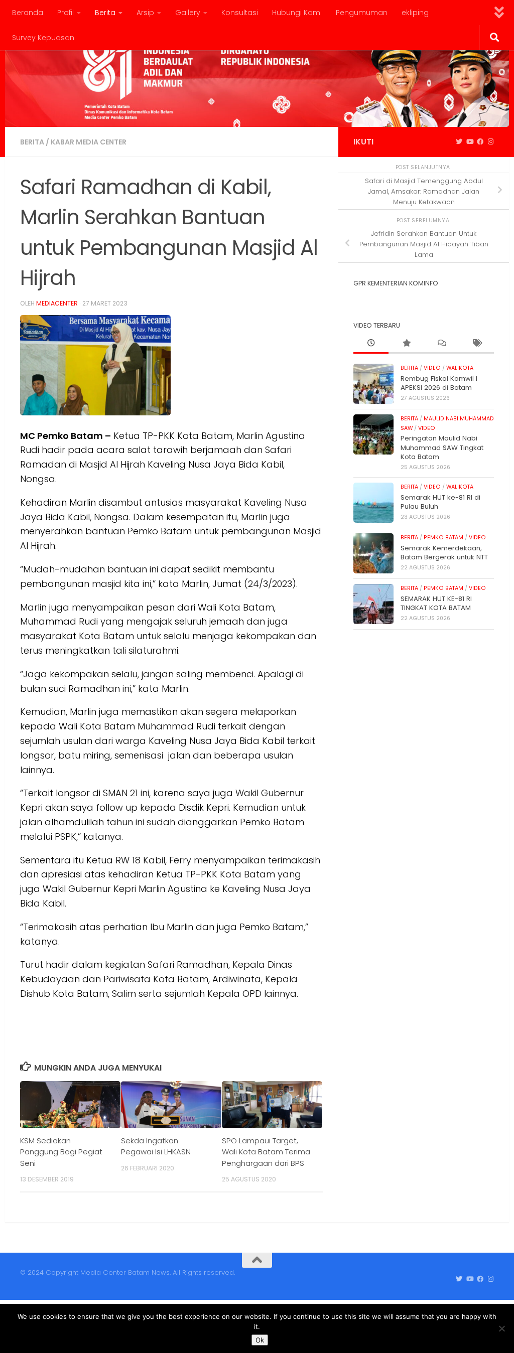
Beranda (27, 13)
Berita (105, 13)
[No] (501, 1328)
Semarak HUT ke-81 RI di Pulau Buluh (440, 502)
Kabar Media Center (88, 142)
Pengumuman (362, 13)
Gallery (187, 13)
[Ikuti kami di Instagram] (490, 142)
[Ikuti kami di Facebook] (480, 142)
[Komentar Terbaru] (441, 344)
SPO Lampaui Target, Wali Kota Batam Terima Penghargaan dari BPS (266, 1151)
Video (432, 368)
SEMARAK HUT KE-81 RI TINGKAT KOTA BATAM (436, 603)
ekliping (415, 13)
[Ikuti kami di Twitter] (459, 142)
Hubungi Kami (297, 13)
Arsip (145, 13)
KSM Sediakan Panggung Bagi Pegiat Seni (61, 1151)
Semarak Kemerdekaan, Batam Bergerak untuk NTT (444, 552)
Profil (65, 13)
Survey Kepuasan (43, 38)
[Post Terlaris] (406, 344)
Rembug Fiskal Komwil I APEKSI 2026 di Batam (439, 383)
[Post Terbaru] (371, 344)
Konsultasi (239, 13)
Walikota (459, 368)
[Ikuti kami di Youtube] (469, 142)
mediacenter (57, 303)
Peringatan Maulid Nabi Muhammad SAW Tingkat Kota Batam (442, 447)
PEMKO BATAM (443, 537)
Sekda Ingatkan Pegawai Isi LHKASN (156, 1146)
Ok (259, 1340)
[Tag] (476, 344)
